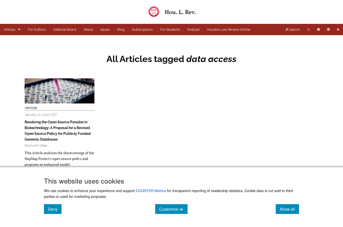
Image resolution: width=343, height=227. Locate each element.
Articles (9, 29)
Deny (55, 209)
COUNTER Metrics (151, 190)
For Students (170, 29)
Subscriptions (142, 29)
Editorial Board (64, 29)
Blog (121, 29)
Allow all (289, 209)
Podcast (193, 29)
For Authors (37, 29)
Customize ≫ (173, 209)
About (88, 29)
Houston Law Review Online (228, 29)
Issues (105, 29)
